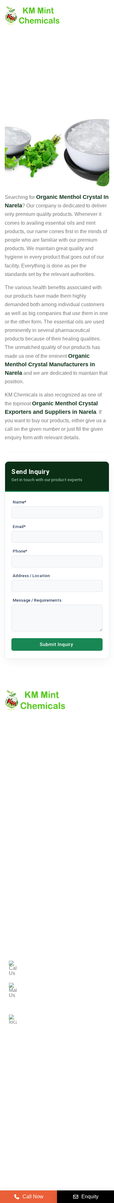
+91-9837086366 (49, 965)
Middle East (21, 1091)
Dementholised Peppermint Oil (39, 922)
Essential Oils (20, 933)
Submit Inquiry (56, 644)
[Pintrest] (10, 1128)
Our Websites (20, 849)
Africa (74, 1091)
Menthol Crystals (23, 879)
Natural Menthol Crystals (32, 890)
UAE (91, 1073)
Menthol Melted (22, 911)
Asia (51, 1091)
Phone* (20, 551)
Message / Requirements (37, 600)
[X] (26, 1128)
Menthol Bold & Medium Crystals (41, 901)
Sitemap (14, 827)
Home (11, 795)
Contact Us (17, 816)
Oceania (18, 1110)
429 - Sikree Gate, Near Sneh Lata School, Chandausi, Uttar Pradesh (64, 1016)
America (18, 1073)
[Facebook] (42, 1128)
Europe (66, 1073)
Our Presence (20, 838)
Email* (19, 526)
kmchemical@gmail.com (64, 987)
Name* (19, 501)
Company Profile (23, 806)
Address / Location (31, 575)
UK (43, 1073)
